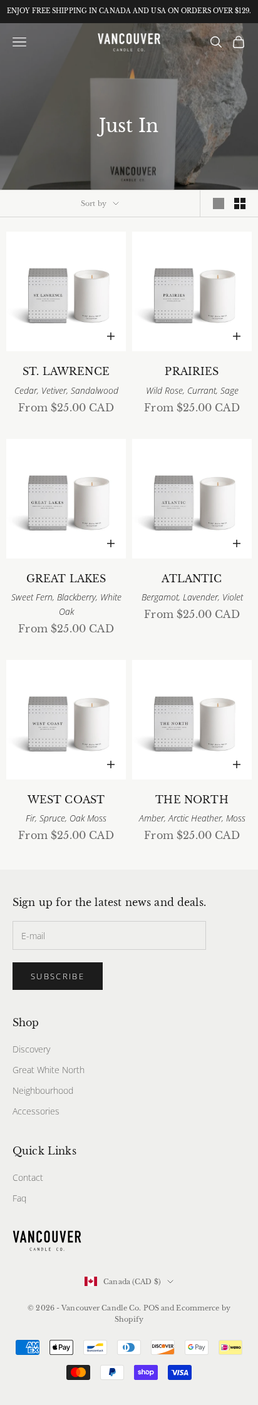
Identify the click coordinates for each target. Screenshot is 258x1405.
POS (151, 1308)
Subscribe (58, 976)
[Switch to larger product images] (218, 203)
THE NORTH (191, 800)
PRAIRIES (192, 372)
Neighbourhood (43, 1090)
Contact (28, 1177)
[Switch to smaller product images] (239, 203)
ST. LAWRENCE (66, 372)
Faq (19, 1198)
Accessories (36, 1111)
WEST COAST (66, 800)
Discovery (31, 1049)
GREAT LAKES (66, 579)
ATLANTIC (192, 579)
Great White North (49, 1070)
